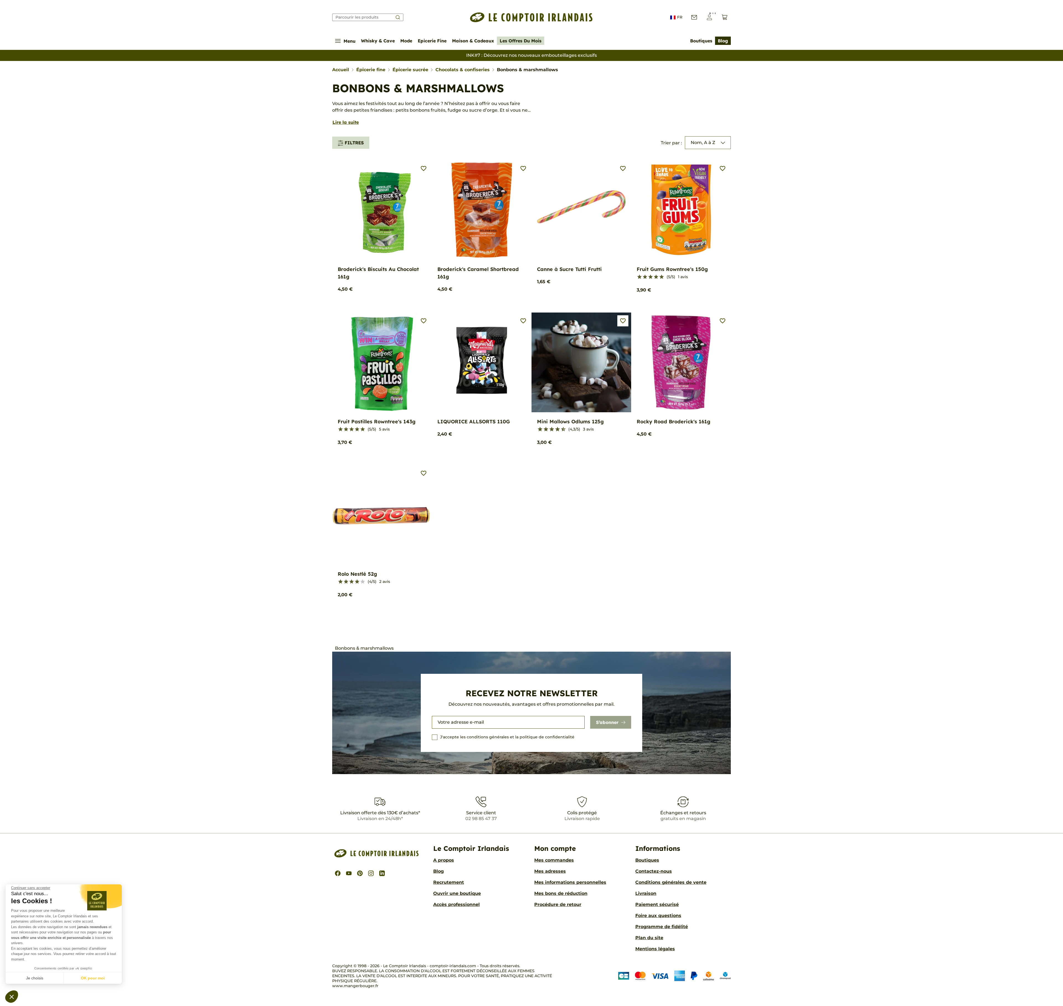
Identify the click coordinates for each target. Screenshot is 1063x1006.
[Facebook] (337, 873)
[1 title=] (639, 277)
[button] (11, 996)
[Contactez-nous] (694, 17)
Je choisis (34, 978)
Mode (406, 40)
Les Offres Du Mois (520, 40)
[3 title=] (650, 277)
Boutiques (701, 40)
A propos (443, 860)
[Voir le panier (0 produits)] (724, 17)
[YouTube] (348, 873)
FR (679, 17)
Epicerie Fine (432, 40)
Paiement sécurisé (657, 904)
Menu (349, 41)
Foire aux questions (658, 915)
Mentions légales (655, 948)
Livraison (645, 893)
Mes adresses (550, 871)
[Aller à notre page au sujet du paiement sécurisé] (674, 975)
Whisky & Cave (378, 40)
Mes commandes (554, 860)
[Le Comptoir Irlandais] (531, 17)
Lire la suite (345, 122)
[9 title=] (561, 429)
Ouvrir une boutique (457, 893)
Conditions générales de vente (670, 882)
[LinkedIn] (382, 873)
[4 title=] (656, 277)
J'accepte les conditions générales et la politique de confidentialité (507, 736)
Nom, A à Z (703, 142)
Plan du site (649, 937)
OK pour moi (93, 978)
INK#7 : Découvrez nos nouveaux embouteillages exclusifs (531, 55)
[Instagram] (370, 873)
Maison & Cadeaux (473, 40)
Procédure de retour (557, 904)
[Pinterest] (359, 873)
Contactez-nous (653, 871)
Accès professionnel (456, 904)
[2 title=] (645, 277)
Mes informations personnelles (570, 882)
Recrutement (448, 882)
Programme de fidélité (661, 926)
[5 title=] (661, 277)
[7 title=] (555, 429)
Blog (723, 40)
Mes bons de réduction (560, 893)
